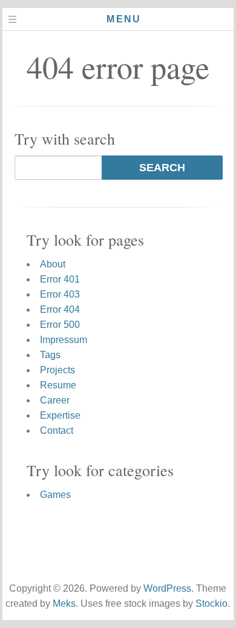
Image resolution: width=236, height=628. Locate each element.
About (52, 264)
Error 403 (60, 294)
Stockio (211, 603)
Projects (57, 370)
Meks (64, 603)
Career (55, 400)
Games (55, 494)
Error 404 (60, 309)
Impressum (63, 340)
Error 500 (60, 324)
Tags (50, 355)
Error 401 (60, 279)
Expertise (60, 415)
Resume (58, 385)
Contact (56, 430)
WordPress (167, 588)
